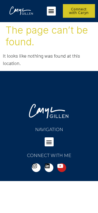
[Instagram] (36, 167)
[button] (51, 11)
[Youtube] (61, 167)
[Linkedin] (49, 167)
